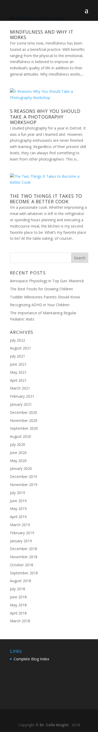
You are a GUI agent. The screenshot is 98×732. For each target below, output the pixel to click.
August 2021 (20, 348)
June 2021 (18, 364)
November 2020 (23, 420)
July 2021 (17, 356)
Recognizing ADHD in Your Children (40, 304)
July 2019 (17, 492)
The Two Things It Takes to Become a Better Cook (46, 199)
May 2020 (18, 460)
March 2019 (20, 524)
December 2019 (23, 476)
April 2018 (18, 613)
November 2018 (23, 556)
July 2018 (17, 588)
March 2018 (20, 620)
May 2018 (18, 604)
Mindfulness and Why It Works (41, 34)
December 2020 (23, 412)
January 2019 (21, 540)
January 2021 (21, 404)
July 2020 (17, 444)
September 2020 (24, 428)
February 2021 (22, 396)
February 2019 (22, 532)
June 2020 (18, 452)
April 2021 (18, 380)
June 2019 (18, 500)
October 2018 (21, 564)
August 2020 (20, 436)
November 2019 (23, 484)
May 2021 (18, 372)
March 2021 (20, 388)
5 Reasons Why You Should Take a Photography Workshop (45, 116)
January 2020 (21, 468)
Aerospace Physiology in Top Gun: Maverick (47, 280)
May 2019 (18, 508)
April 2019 (18, 516)
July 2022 (17, 340)
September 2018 (24, 572)
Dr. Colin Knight (54, 724)
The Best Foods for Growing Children (41, 288)
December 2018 (23, 548)
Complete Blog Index (31, 658)
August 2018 (20, 580)
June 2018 (18, 596)
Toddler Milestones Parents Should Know (45, 296)
